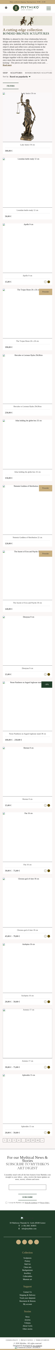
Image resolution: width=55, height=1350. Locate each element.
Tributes (27, 1323)
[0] (4, 8)
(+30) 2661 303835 (27, 1226)
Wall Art (27, 1264)
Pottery (27, 1261)
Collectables (27, 1276)
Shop (5, 73)
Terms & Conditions (31, 1202)
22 (28, 1140)
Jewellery (27, 1273)
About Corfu (27, 1326)
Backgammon (27, 1270)
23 (33, 1140)
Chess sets (27, 1267)
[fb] (18, 1242)
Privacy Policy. (45, 1202)
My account (27, 1304)
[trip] (30, 1242)
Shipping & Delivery (27, 1295)
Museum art (27, 1279)
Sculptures (16, 73)
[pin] (36, 1242)
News (27, 1317)
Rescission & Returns (27, 1301)
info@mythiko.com (27, 1229)
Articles (27, 1320)
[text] (49, 8)
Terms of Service (42, 1340)
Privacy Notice (27, 1340)
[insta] (24, 1242)
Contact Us (27, 1292)
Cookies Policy (12, 1340)
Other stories (27, 1329)
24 (37, 1140)
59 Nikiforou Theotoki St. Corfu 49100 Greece (27, 1223)
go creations (37, 1346)
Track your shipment (27, 1298)
